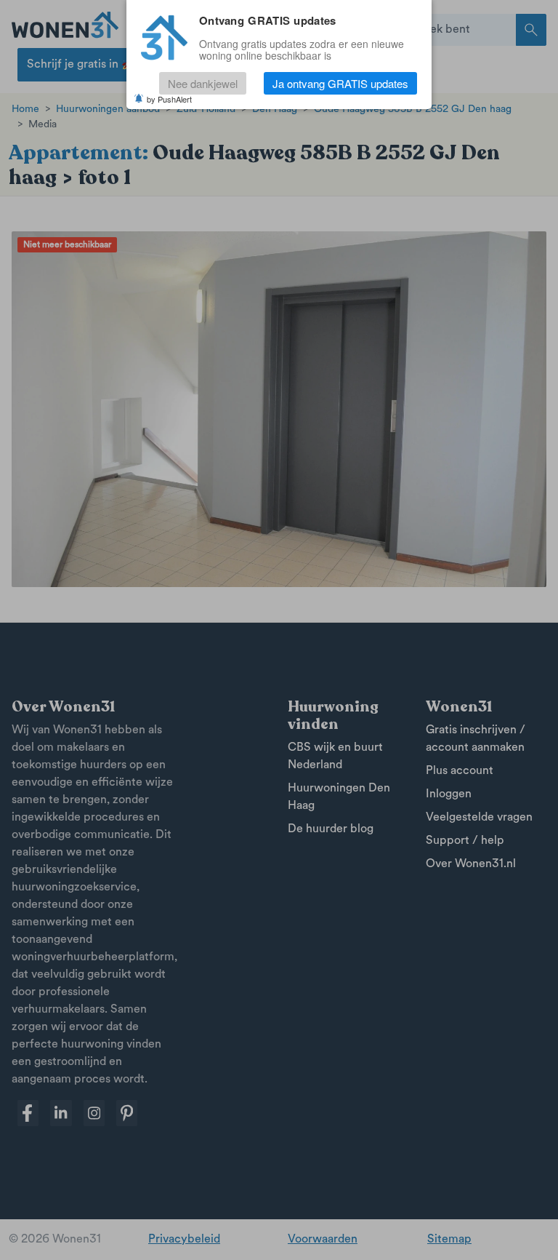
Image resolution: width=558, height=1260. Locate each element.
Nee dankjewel (203, 83)
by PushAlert (169, 99)
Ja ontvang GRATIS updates (340, 83)
